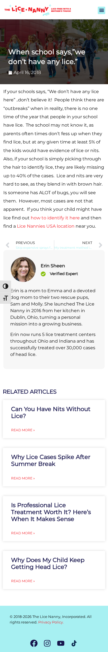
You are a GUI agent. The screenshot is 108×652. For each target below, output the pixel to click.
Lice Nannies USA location (45, 226)
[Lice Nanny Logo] (37, 10)
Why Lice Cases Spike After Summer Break (50, 460)
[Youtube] (61, 643)
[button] (101, 10)
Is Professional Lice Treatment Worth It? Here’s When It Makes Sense (51, 512)
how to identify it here (55, 217)
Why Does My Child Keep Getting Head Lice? (47, 563)
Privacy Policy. (51, 622)
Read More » (23, 430)
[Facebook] (34, 643)
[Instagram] (47, 643)
